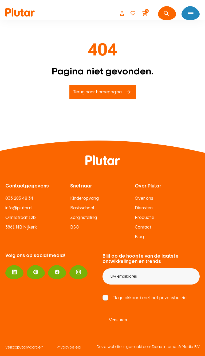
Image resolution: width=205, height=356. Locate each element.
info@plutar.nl (18, 207)
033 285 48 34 (19, 198)
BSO (74, 227)
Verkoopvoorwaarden (24, 347)
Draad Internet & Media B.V (176, 347)
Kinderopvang (84, 198)
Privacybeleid (69, 347)
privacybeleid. (173, 297)
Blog (139, 236)
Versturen (118, 320)
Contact (143, 227)
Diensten (144, 207)
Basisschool (82, 207)
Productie (144, 217)
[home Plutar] (20, 13)
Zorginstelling (83, 217)
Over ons (144, 198)
